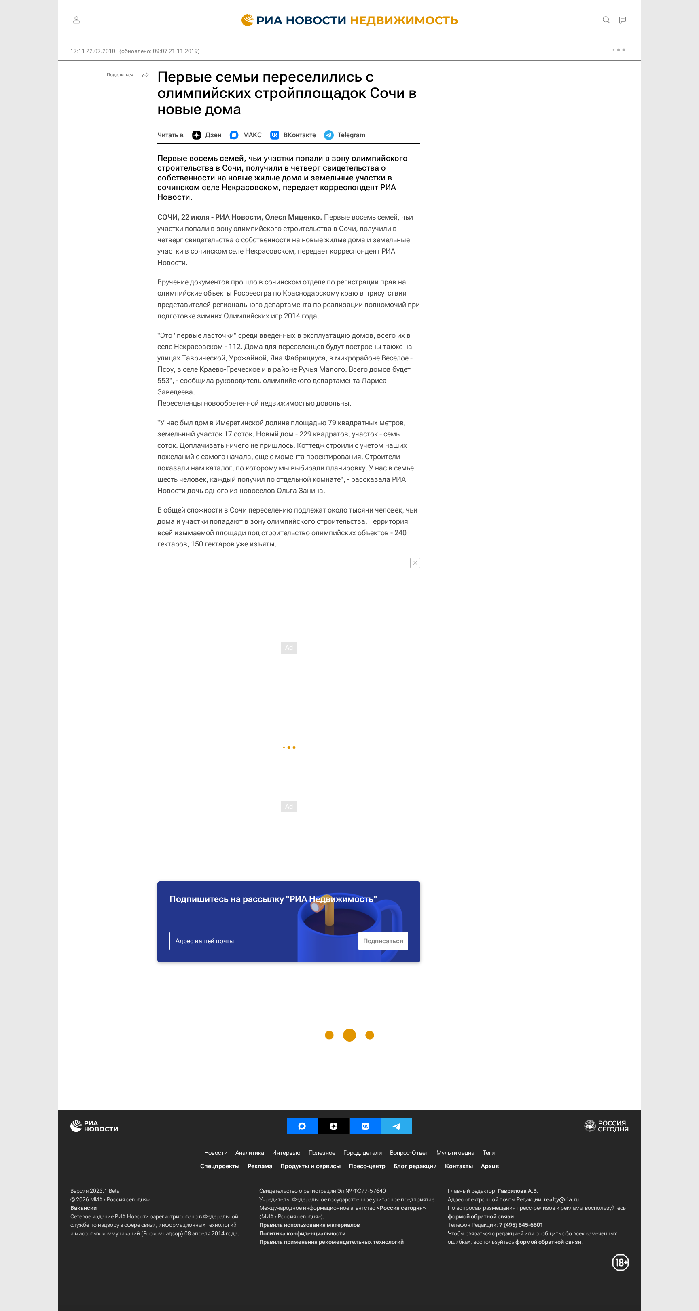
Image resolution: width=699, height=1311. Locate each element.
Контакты (459, 1166)
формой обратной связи (481, 1216)
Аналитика (249, 1152)
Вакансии (83, 1208)
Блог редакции (415, 1166)
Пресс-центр (367, 1166)
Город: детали (362, 1152)
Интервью (286, 1152)
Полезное (322, 1152)
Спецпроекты (219, 1166)
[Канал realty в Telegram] (396, 1126)
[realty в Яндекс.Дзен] (333, 1126)
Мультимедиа (455, 1152)
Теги (489, 1152)
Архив (490, 1166)
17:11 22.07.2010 (92, 51)
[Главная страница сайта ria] (289, 20)
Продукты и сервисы (310, 1166)
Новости (215, 1152)
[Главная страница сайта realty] (349, 20)
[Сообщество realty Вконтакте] (365, 1126)
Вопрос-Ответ (409, 1152)
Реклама (260, 1166)
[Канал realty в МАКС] (302, 1126)
